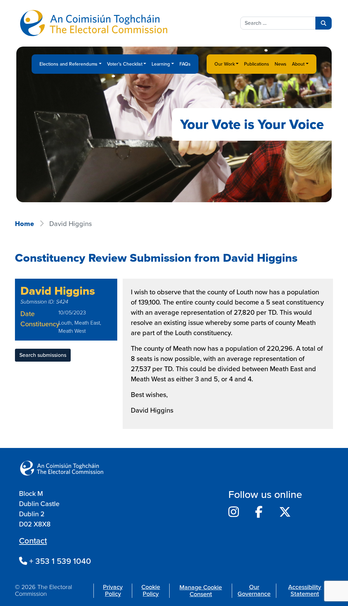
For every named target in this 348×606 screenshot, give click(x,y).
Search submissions (42, 355)
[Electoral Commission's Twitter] (285, 512)
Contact (33, 541)
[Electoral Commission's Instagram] (233, 512)
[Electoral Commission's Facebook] (259, 512)
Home (24, 224)
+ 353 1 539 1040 (59, 561)
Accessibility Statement (304, 590)
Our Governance (254, 590)
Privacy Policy (113, 590)
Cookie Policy (150, 590)
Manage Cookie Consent (200, 591)
